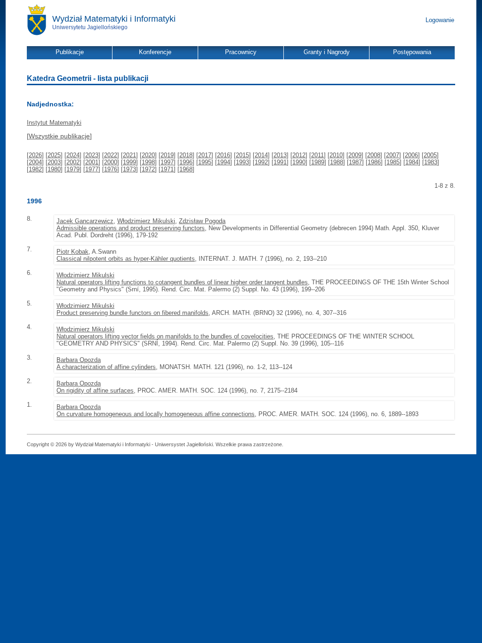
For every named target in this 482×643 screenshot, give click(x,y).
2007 (392, 155)
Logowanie (440, 20)
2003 (54, 162)
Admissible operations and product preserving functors (130, 228)
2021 (129, 155)
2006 (411, 155)
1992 (261, 162)
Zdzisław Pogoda (202, 221)
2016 (223, 155)
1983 (430, 162)
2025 (54, 155)
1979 (73, 169)
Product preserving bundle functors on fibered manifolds (132, 312)
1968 (186, 169)
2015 (242, 155)
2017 (204, 155)
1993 (242, 162)
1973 (129, 169)
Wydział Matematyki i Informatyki (114, 19)
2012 (298, 155)
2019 (167, 155)
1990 (298, 162)
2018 (186, 155)
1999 (129, 162)
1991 (280, 162)
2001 (91, 162)
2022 (110, 155)
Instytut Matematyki (54, 122)
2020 (148, 155)
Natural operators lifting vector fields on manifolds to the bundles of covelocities (164, 336)
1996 (186, 162)
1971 (167, 169)
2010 (336, 155)
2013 (280, 155)
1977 (91, 169)
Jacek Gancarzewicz (84, 221)
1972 (148, 169)
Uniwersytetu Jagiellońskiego (90, 27)
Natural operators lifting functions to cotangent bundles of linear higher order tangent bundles (182, 282)
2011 (317, 155)
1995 (204, 162)
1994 (223, 162)
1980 (54, 169)
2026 (35, 155)
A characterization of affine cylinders (106, 366)
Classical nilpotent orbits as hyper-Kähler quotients (125, 258)
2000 (110, 162)
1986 (374, 162)
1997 (167, 162)
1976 (110, 169)
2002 (73, 162)
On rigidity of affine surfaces (95, 390)
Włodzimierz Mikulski (146, 221)
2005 (430, 155)
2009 (355, 155)
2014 (261, 155)
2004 (35, 162)
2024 (73, 155)
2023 (91, 155)
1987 (355, 162)
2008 (373, 155)
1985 (393, 162)
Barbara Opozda (78, 359)
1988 (336, 162)
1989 (317, 162)
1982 (35, 169)
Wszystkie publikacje (59, 136)
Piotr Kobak (72, 251)
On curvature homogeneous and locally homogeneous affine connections (155, 414)
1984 (411, 162)
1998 (148, 162)
